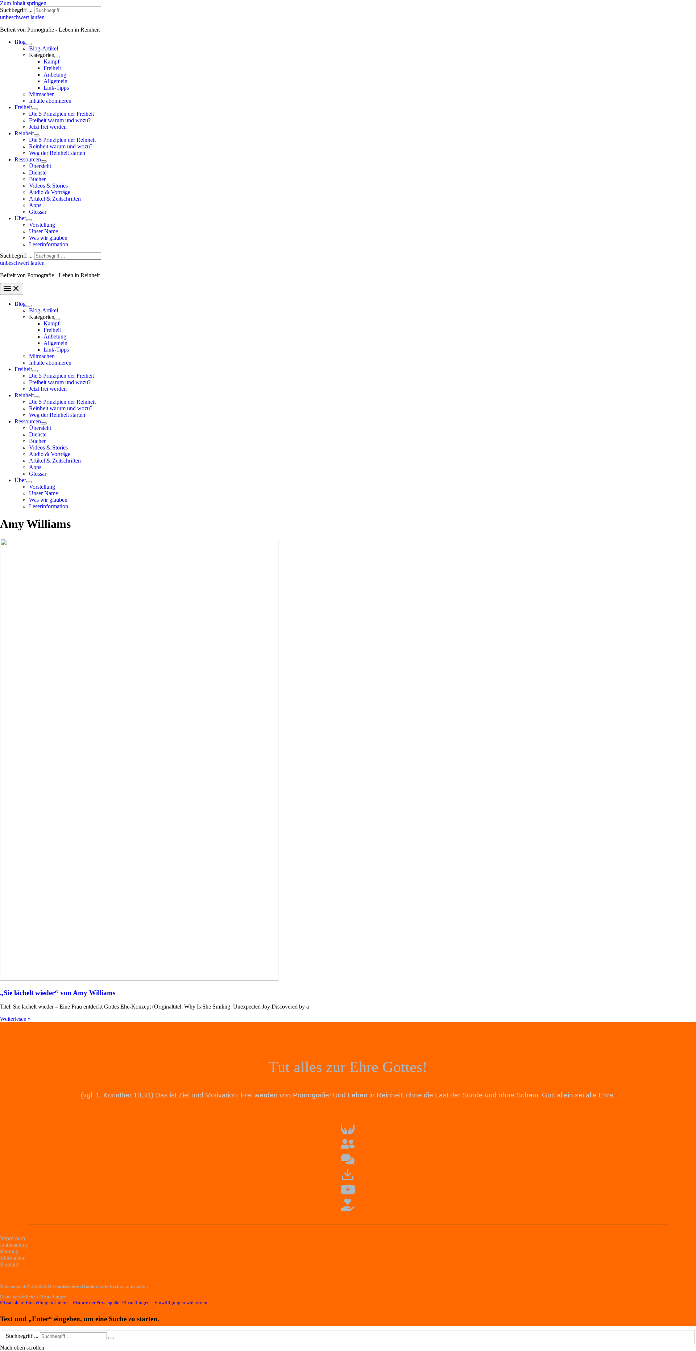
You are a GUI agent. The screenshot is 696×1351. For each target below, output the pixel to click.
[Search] (111, 1338)
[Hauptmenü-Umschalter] (11, 289)
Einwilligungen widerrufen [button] (180, 1302)
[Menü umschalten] (29, 44)
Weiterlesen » (15, 1019)
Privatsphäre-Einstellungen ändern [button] (34, 1302)
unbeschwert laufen (22, 17)
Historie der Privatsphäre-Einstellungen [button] (111, 1302)
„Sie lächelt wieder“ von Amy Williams (57, 993)
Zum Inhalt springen (23, 3)
